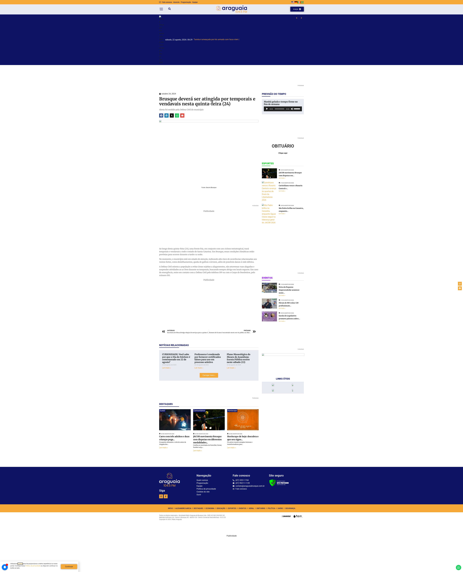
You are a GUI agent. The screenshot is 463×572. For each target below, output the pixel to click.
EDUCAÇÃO (221, 508)
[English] (292, 2)
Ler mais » (166, 368)
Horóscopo (232, 410)
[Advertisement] (209, 229)
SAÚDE (280, 508)
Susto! (162, 410)
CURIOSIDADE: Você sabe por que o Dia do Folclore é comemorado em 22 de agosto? (176, 358)
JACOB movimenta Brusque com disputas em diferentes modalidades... (207, 439)
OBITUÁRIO (260, 508)
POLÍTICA (271, 508)
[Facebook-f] (166, 496)
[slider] (297, 108)
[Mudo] (292, 109)
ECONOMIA (210, 508)
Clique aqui (282, 153)
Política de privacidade (32, 566)
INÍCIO (170, 508)
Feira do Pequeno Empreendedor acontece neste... (289, 290)
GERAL (251, 508)
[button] (161, 115)
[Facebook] (460, 288)
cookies (20, 564)
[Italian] (299, 2)
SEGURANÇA (290, 508)
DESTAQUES (198, 508)
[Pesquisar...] (169, 9)
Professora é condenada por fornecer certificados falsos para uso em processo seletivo (207, 358)
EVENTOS (242, 508)
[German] (296, 2)
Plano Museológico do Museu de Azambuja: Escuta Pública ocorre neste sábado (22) (238, 358)
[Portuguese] (302, 2)
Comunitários (199, 410)
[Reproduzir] (267, 109)
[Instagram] (161, 496)
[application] (283, 108)
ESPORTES (232, 508)
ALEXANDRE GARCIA (183, 508)
